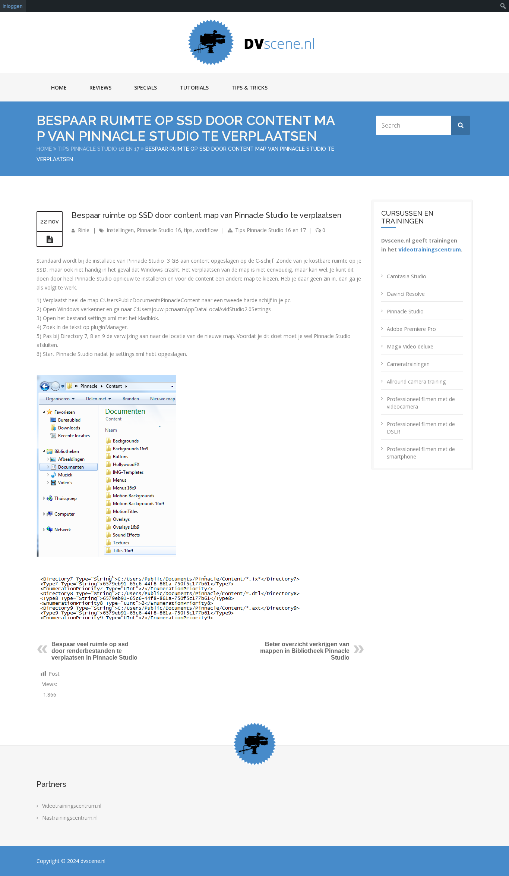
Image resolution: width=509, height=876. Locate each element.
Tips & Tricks (249, 87)
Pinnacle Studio (405, 311)
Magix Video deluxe (410, 346)
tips (188, 230)
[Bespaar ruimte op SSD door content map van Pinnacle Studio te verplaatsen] (50, 239)
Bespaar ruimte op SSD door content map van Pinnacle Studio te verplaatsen (206, 215)
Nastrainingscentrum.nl (70, 817)
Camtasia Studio (406, 276)
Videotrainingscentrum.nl (71, 805)
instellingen (120, 230)
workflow (207, 230)
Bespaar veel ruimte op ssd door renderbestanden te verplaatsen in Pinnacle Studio (94, 651)
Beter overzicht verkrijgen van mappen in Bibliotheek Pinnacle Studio (305, 651)
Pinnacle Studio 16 (159, 230)
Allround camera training (416, 381)
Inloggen (13, 6)
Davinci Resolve (406, 293)
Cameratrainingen (408, 363)
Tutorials (194, 87)
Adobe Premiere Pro (411, 328)
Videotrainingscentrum (429, 249)
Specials (145, 87)
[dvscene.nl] (254, 42)
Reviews (100, 87)
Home (59, 87)
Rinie (83, 230)
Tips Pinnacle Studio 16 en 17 (98, 149)
